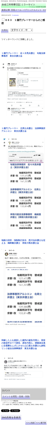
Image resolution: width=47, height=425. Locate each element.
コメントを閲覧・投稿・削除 (16, 396)
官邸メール (16, 10)
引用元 (5, 30)
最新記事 (6, 10)
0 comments (15, 15)
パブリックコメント (32, 10)
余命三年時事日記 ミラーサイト (18, 4)
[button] (23, 89)
